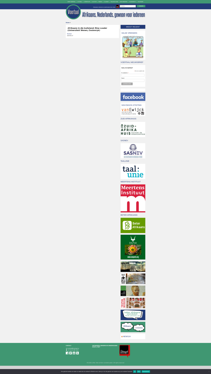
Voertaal (69, 33)
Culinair (106, 1)
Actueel (79, 1)
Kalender (140, 1)
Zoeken (141, 6)
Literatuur (87, 1)
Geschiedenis (123, 1)
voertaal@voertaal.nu (73, 348)
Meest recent (133, 27)
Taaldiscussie (114, 1)
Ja (134, 371)
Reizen (100, 1)
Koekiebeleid (145, 371)
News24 (127, 336)
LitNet (93, 362)
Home (67, 22)
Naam (122, 78)
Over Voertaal (72, 1)
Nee (139, 371)
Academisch (132, 1)
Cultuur (94, 1)
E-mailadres (125, 73)
